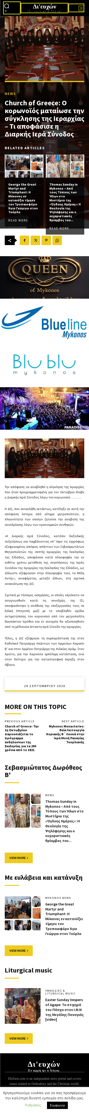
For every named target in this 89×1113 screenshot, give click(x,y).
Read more (18, 220)
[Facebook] (24, 240)
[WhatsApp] (57, 240)
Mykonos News (58, 897)
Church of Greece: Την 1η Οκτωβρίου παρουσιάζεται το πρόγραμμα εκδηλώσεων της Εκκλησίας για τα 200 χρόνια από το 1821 (22, 738)
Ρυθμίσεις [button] (33, 1105)
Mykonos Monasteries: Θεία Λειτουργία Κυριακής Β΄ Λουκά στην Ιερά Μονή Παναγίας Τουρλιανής (65, 734)
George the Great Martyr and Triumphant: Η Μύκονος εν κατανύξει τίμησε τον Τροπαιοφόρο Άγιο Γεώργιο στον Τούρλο (23, 198)
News (10, 93)
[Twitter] (35, 240)
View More (17, 858)
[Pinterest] (46, 240)
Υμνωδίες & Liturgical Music (60, 992)
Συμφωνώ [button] (57, 1105)
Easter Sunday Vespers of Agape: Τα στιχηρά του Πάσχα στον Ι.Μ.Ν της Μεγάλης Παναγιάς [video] (64, 1009)
